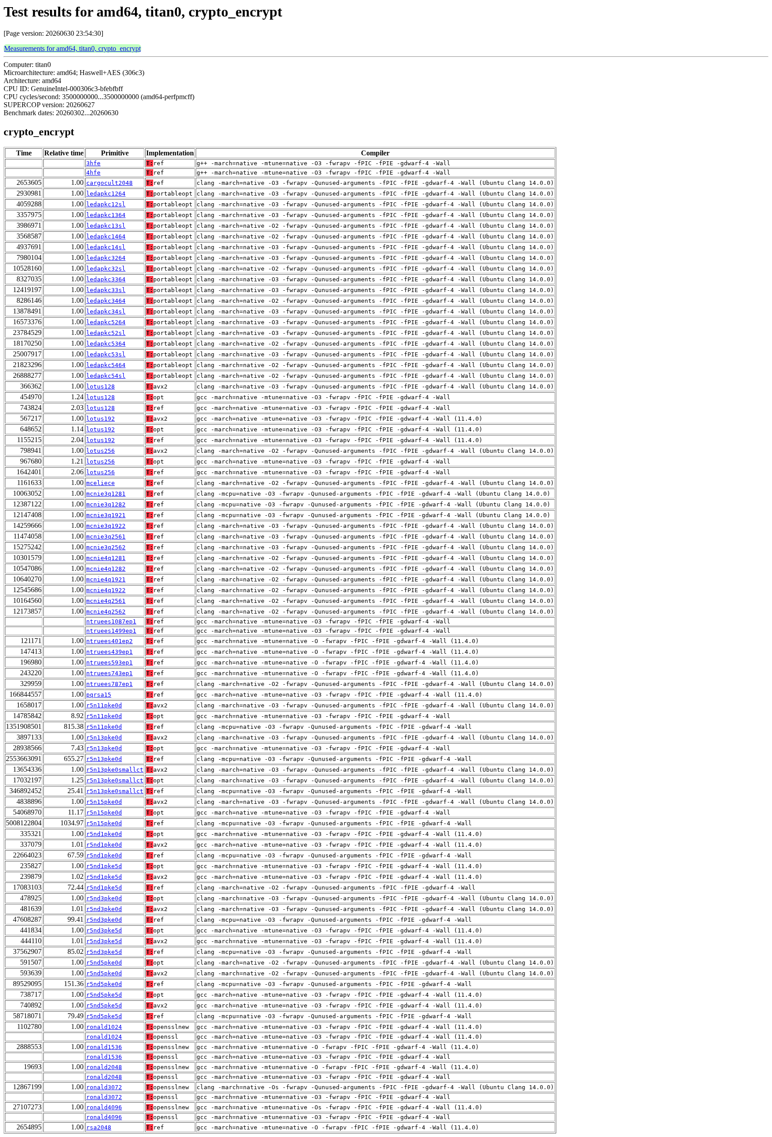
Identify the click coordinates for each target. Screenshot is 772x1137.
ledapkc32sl (106, 268)
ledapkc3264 (106, 258)
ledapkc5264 (106, 322)
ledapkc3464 (106, 300)
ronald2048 (104, 1067)
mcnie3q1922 (106, 526)
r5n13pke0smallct (114, 769)
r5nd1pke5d (104, 866)
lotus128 (100, 386)
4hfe (93, 172)
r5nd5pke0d (104, 962)
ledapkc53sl (106, 354)
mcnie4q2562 (106, 611)
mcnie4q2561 (106, 601)
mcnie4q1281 (106, 558)
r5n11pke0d (104, 705)
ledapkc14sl (106, 247)
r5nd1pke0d (104, 834)
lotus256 (100, 450)
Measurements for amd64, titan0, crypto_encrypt (72, 48)
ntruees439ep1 (109, 651)
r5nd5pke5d (104, 994)
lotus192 (100, 418)
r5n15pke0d (104, 801)
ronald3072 (104, 1087)
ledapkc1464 (106, 236)
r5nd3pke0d (104, 898)
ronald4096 (104, 1107)
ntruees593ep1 (109, 662)
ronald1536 (104, 1047)
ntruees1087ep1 (111, 621)
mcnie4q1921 (106, 579)
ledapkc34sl (106, 311)
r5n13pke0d (104, 737)
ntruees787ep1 (109, 684)
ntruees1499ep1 (111, 630)
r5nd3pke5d (104, 930)
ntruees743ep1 (109, 673)
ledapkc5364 (106, 343)
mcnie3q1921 (106, 515)
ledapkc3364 (106, 279)
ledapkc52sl (106, 333)
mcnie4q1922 (106, 590)
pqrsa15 (98, 694)
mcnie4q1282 (106, 568)
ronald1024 (104, 1027)
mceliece (100, 483)
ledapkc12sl (106, 204)
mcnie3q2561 (106, 536)
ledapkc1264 (106, 193)
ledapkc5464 (106, 365)
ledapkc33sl (106, 290)
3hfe (93, 163)
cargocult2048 (109, 183)
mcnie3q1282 (106, 504)
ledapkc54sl (106, 375)
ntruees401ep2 (109, 641)
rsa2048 (98, 1127)
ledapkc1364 (106, 215)
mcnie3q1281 (106, 493)
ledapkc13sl (106, 225)
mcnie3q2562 (106, 547)
